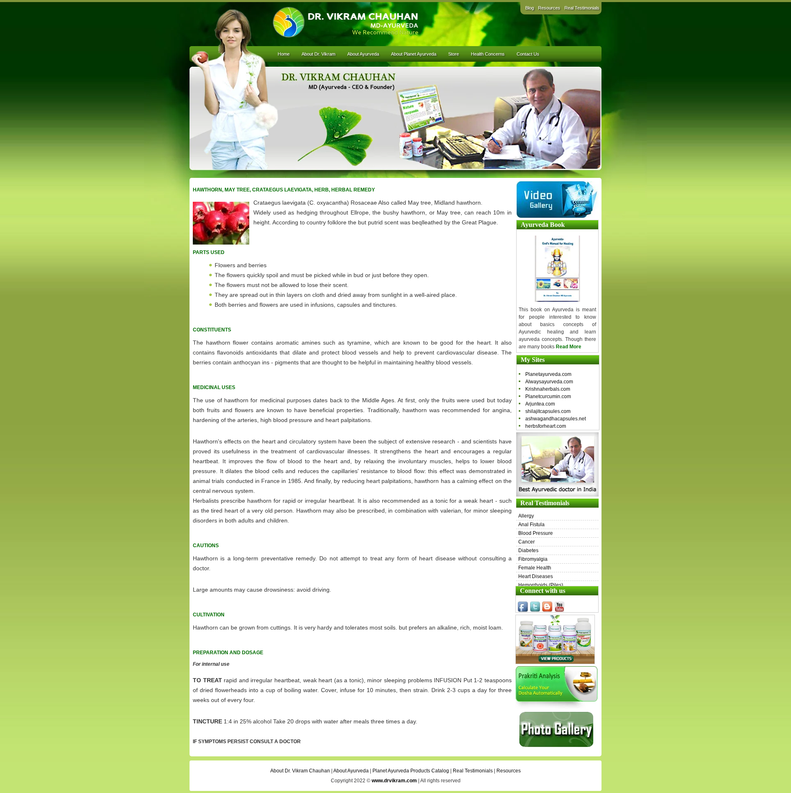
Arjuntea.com (540, 404)
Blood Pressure (535, 533)
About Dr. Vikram (318, 53)
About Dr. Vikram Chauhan (300, 771)
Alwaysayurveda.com (549, 382)
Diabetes (528, 550)
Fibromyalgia (533, 559)
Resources (549, 7)
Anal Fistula (531, 524)
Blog (529, 7)
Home (284, 53)
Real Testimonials (581, 7)
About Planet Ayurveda (413, 53)
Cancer (526, 542)
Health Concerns (488, 53)
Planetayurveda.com (548, 374)
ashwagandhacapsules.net (555, 419)
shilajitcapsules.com (548, 411)
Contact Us (528, 53)
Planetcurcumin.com (548, 396)
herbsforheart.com (545, 426)
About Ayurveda (363, 53)
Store (453, 53)
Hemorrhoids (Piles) (540, 585)
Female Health (534, 568)
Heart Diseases (535, 576)
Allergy (526, 516)
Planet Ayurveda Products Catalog (410, 771)
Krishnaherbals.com (547, 389)
